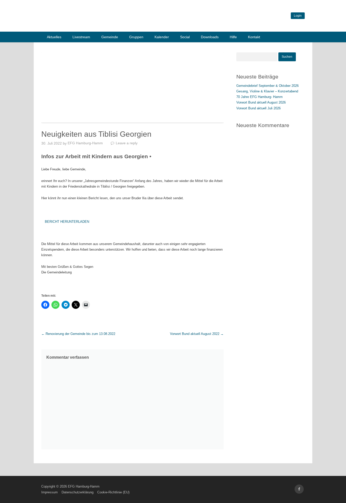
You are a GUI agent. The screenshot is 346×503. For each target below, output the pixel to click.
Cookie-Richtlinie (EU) (113, 492)
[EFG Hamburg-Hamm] (117, 25)
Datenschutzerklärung (77, 492)
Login (298, 15)
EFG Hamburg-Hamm (85, 143)
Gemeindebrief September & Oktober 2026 (267, 86)
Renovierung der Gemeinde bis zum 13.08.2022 (78, 334)
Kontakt (254, 37)
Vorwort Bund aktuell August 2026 (261, 102)
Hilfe (233, 37)
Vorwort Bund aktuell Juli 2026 (258, 108)
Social (185, 37)
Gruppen (136, 37)
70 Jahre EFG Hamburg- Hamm (259, 97)
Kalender (162, 37)
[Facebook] (299, 489)
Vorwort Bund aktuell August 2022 (197, 334)
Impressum (49, 492)
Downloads (210, 37)
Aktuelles (54, 37)
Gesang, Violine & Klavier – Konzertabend (267, 91)
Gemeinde (109, 37)
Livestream (81, 37)
